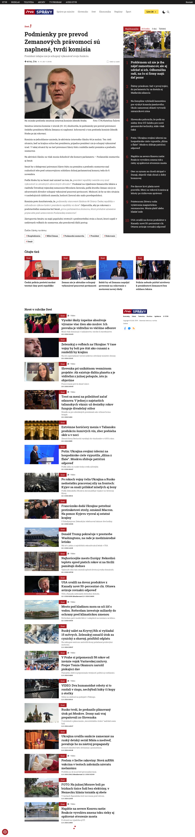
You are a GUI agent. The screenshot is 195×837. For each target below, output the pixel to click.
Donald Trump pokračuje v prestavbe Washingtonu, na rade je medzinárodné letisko (88, 538)
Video (72, 315)
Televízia (29, 2)
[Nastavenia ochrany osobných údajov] (5, 832)
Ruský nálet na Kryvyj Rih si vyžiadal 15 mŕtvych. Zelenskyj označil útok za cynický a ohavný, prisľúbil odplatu (87, 634)
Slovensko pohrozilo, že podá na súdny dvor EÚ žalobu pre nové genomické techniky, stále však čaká (147, 124)
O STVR (165, 316)
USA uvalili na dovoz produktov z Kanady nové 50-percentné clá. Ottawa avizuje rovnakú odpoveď (148, 223)
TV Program (55, 2)
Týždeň (162, 28)
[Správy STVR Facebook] (125, 329)
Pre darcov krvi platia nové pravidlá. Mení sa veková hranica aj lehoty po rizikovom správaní (149, 190)
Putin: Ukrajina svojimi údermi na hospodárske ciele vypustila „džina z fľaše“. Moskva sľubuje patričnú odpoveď (149, 143)
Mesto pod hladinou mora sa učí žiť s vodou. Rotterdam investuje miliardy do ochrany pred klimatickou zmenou (88, 610)
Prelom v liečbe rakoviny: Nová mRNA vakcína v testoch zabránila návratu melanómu (87, 764)
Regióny (118, 11)
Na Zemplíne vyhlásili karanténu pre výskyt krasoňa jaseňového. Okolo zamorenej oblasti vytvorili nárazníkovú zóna (148, 106)
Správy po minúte (65, 11)
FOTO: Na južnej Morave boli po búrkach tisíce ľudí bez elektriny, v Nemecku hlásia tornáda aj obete (85, 788)
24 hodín (145, 28)
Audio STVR (71, 2)
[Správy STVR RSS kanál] (134, 329)
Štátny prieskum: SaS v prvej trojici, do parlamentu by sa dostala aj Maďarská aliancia (149, 89)
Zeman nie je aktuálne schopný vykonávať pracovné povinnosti (79, 284)
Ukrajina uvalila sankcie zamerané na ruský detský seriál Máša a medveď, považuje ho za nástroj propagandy (87, 740)
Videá (134, 316)
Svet (94, 11)
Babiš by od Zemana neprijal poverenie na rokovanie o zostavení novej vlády (114, 286)
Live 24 (150, 11)
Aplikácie (158, 316)
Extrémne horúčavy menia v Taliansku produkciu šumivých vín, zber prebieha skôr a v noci (88, 431)
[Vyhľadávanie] (168, 12)
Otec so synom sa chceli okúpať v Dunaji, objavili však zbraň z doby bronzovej (148, 175)
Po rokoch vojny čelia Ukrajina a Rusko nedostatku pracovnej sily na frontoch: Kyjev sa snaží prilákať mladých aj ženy (88, 483)
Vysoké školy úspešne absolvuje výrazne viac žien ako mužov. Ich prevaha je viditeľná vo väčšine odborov (88, 324)
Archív (41, 2)
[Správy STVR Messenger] (129, 329)
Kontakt (189, 2)
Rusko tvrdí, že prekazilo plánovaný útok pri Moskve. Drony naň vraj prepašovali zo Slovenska (86, 713)
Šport (128, 11)
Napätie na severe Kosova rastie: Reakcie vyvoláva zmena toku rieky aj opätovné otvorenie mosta (149, 160)
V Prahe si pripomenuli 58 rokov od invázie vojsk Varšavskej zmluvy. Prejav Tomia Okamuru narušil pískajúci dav (85, 663)
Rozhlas (15, 2)
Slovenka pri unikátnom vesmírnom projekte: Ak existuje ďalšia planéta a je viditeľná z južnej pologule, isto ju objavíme (88, 374)
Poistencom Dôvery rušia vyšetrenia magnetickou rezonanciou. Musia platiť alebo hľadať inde (147, 206)
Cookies (125, 323)
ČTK (35, 61)
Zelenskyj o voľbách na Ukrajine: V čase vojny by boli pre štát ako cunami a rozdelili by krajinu (88, 348)
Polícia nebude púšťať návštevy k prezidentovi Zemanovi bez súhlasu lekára (153, 286)
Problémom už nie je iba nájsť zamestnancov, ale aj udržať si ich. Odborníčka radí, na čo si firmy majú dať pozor (149, 69)
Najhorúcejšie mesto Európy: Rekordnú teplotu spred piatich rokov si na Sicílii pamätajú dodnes (88, 562)
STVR (4, 2)
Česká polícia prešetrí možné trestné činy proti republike (40, 284)
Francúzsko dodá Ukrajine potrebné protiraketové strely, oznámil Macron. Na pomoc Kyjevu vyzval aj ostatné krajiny (87, 512)
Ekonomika (105, 11)
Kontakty (126, 316)
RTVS (29, 61)
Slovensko (83, 11)
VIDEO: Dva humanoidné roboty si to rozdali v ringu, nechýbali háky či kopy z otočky (88, 689)
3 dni (154, 28)
